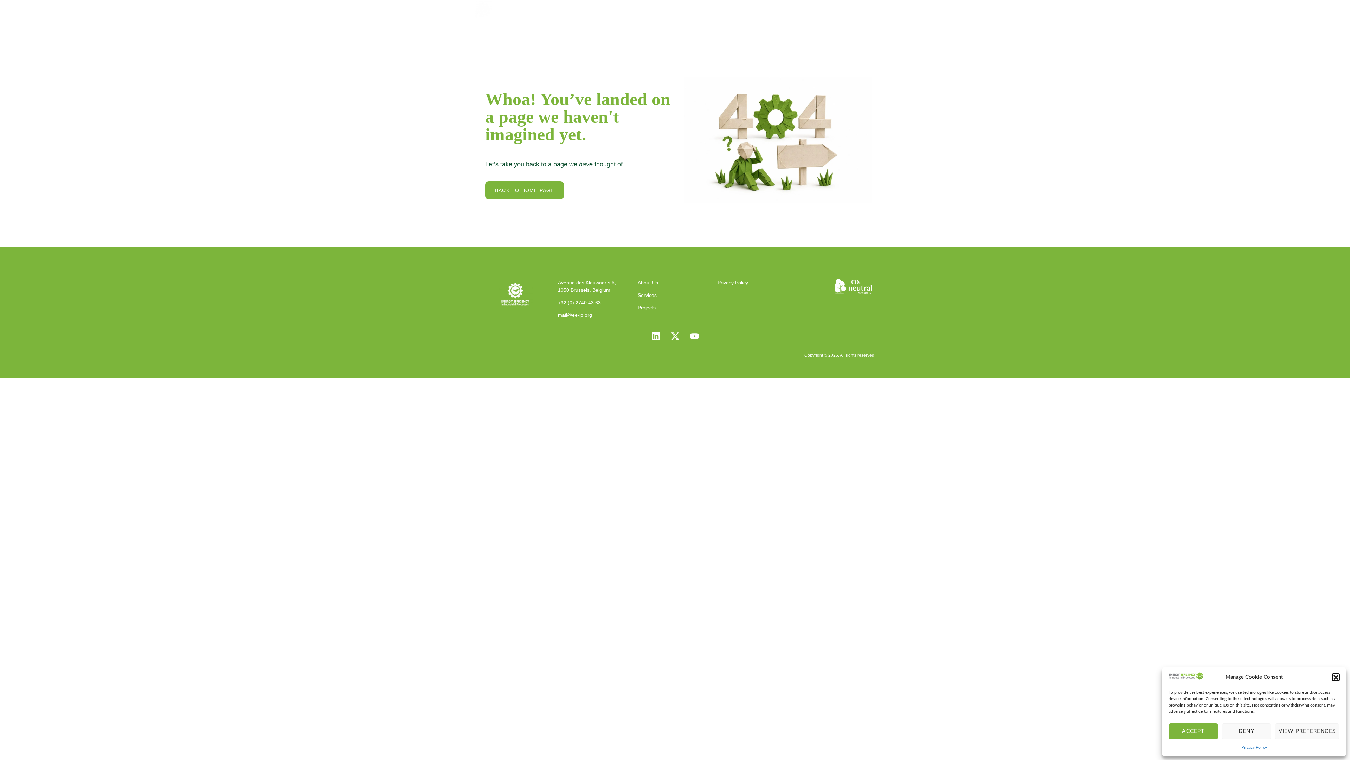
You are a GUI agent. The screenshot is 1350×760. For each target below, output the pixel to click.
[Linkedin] (655, 336)
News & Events (809, 9)
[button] (1335, 677)
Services (723, 9)
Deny (1246, 731)
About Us (683, 9)
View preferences (1307, 731)
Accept (1193, 731)
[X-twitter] (675, 336)
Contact (857, 9)
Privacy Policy (1254, 747)
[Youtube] (694, 336)
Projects (761, 9)
